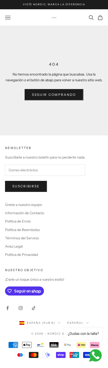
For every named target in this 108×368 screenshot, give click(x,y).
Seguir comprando (54, 95)
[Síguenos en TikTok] (33, 308)
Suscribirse (26, 186)
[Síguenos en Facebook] (7, 308)
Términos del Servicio (22, 238)
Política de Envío (18, 221)
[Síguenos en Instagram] (20, 308)
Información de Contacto (24, 213)
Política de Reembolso (22, 230)
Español (75, 323)
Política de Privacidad (21, 254)
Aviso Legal (14, 246)
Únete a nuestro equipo (23, 204)
